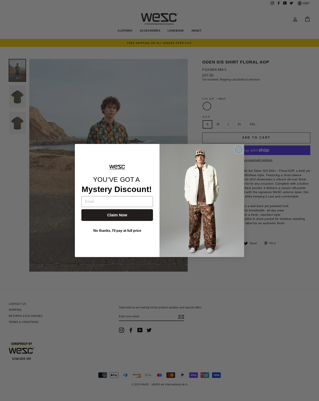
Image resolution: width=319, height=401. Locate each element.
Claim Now (117, 215)
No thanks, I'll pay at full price (117, 230)
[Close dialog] (238, 149)
